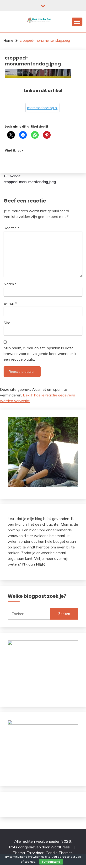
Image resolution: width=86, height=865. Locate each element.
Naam (10, 283)
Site (7, 322)
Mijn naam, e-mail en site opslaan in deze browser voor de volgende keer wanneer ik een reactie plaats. (40, 353)
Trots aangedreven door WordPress (39, 847)
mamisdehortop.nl (42, 107)
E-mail (10, 303)
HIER (40, 564)
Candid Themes (59, 852)
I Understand (51, 861)
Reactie (11, 227)
